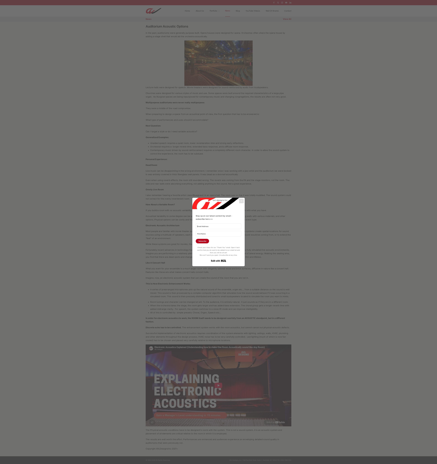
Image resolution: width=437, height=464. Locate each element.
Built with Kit (218, 261)
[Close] (241, 201)
